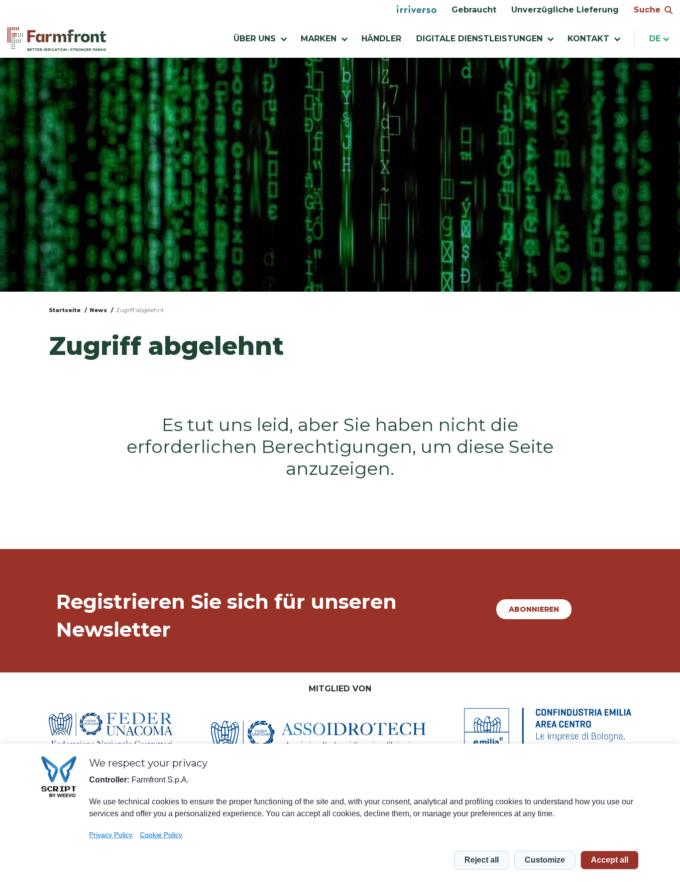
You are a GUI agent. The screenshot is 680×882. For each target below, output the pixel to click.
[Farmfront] (56, 39)
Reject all (481, 860)
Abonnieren (534, 609)
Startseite (65, 310)
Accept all (609, 860)
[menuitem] (417, 10)
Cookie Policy (161, 835)
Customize (545, 860)
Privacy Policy (110, 835)
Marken (319, 38)
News (98, 310)
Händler (381, 38)
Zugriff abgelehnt (140, 310)
